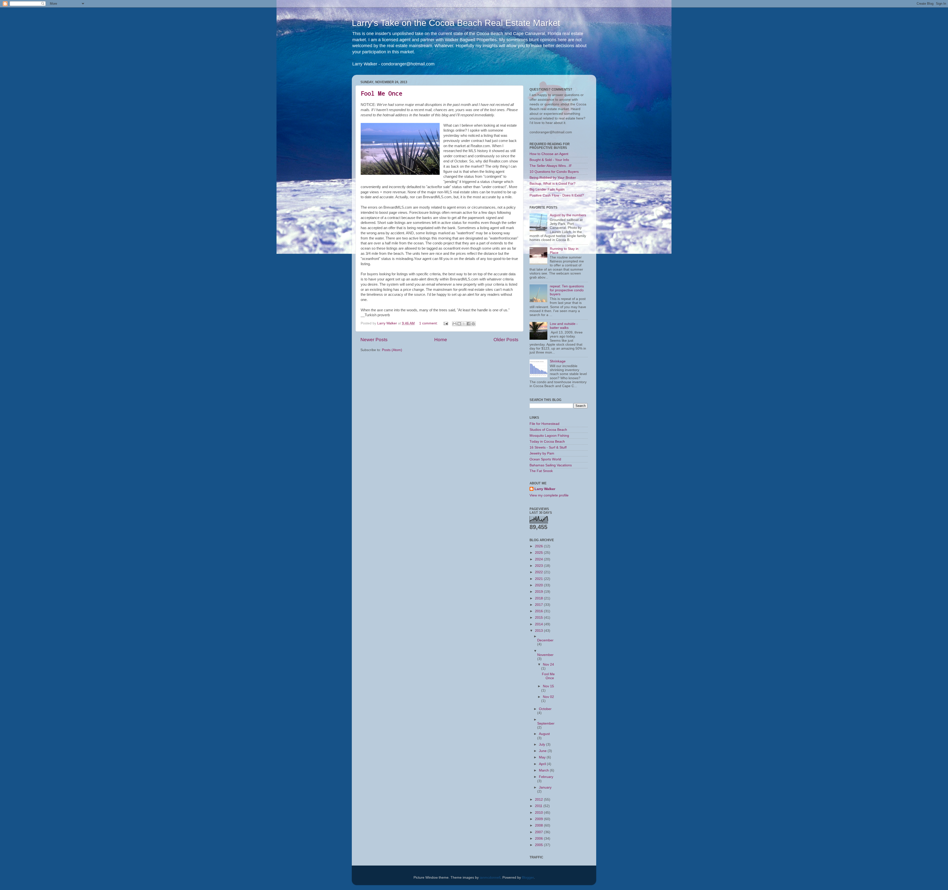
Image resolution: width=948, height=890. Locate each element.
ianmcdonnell (490, 877)
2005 (539, 845)
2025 (539, 552)
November (545, 655)
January (545, 787)
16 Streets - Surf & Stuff (548, 447)
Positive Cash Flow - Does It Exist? (557, 195)
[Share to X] (463, 323)
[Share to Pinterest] (473, 323)
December (545, 640)
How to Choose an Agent (549, 154)
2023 (539, 566)
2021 (539, 579)
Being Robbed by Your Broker (553, 177)
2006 (539, 838)
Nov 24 (548, 664)
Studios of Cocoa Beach (548, 430)
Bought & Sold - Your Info (549, 160)
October (545, 709)
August (544, 734)
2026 (539, 546)
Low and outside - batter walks (564, 326)
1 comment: (429, 323)
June (543, 751)
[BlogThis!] (459, 323)
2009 (539, 819)
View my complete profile (549, 495)
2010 (539, 812)
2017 (539, 605)
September (545, 723)
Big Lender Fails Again (547, 189)
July (542, 744)
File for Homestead (544, 424)
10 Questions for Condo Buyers (554, 172)
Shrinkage (558, 361)
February (546, 777)
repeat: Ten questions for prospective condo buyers (567, 290)
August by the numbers (568, 215)
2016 (539, 611)
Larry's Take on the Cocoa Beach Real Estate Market (456, 23)
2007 (539, 832)
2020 (539, 585)
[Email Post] (445, 323)
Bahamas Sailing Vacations (551, 465)
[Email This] (454, 323)
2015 (539, 617)
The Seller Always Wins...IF (551, 166)
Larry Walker (544, 489)
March (544, 770)
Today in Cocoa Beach (547, 441)
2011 (539, 806)
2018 (539, 598)
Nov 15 (548, 686)
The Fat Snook (541, 471)
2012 (539, 799)
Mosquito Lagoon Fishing (549, 435)
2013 (539, 631)
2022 (539, 572)
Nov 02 (548, 697)
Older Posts (506, 339)
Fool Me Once (381, 93)
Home (440, 339)
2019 (539, 591)
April (543, 764)
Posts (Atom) (392, 350)
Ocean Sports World (545, 459)
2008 (539, 825)
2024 (539, 559)
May (543, 757)
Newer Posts (374, 339)
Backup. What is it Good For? (552, 183)
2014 (539, 624)
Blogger (528, 877)
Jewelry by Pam (542, 453)
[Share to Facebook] (468, 323)
